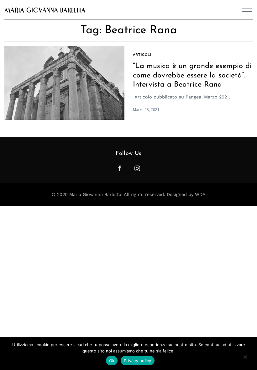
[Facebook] (119, 168)
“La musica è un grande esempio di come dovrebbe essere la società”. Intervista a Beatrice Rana (192, 75)
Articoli (142, 54)
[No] (245, 358)
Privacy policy (137, 360)
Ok (112, 360)
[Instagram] (137, 168)
